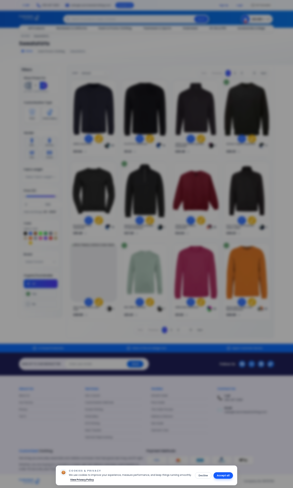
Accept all (223, 475)
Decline (203, 475)
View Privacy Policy (82, 479)
